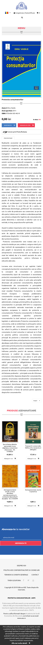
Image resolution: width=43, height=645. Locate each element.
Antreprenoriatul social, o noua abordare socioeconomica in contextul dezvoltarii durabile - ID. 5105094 (10, 494)
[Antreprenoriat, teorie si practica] (33, 476)
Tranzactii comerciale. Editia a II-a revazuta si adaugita (33, 447)
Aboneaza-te (20, 543)
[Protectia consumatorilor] (21, 69)
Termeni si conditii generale (16, 575)
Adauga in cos (25, 125)
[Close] (29, 643)
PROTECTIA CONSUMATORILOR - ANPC (21, 598)
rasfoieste (8, 125)
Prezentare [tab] (8, 138)
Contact (35, 575)
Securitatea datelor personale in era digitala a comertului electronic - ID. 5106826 (9, 447)
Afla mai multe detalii (19, 643)
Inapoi (35, 400)
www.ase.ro (21, 618)
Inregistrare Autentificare (25, 13)
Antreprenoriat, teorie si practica (33, 490)
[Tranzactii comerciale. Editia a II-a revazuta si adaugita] (33, 432)
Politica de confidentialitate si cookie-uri (22, 570)
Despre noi (21, 565)
